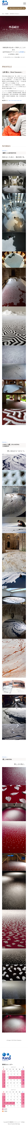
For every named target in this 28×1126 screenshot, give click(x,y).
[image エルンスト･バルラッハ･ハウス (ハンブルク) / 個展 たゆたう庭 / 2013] (14, 462)
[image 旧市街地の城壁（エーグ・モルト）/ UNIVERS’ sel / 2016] (14, 287)
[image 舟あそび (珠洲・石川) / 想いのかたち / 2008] (14, 862)
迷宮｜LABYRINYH (9, 153)
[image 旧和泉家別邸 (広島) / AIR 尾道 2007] (14, 386)
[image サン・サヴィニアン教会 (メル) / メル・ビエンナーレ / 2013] (14, 552)
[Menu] (24, 3)
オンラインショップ (16, 8)
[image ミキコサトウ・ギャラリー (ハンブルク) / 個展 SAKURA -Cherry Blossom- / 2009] (14, 957)
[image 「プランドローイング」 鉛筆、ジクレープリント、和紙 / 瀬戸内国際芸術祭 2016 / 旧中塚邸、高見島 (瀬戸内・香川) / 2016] (14, 686)
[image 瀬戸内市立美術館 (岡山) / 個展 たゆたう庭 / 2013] (14, 716)
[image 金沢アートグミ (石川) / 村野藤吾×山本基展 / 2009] (14, 890)
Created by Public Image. (15, 1123)
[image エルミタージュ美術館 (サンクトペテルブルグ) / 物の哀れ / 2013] (14, 372)
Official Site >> (5, 150)
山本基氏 (21, 52)
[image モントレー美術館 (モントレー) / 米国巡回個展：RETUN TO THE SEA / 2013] (14, 658)
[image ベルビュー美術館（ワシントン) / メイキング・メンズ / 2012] (14, 326)
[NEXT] (23, 1067)
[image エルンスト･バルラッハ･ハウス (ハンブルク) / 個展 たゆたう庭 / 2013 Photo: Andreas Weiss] (14, 580)
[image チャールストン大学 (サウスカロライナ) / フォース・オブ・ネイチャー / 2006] (14, 242)
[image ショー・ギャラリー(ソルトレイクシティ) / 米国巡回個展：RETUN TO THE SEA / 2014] (14, 596)
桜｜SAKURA (7, 759)
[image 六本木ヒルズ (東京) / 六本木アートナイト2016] (14, 354)
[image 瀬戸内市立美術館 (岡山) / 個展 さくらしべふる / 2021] (14, 776)
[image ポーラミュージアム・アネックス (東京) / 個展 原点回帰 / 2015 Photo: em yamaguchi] (14, 525)
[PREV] (3, 1067)
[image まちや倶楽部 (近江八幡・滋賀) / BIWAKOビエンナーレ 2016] (14, 732)
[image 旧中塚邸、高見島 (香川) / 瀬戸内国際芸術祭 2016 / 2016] (14, 701)
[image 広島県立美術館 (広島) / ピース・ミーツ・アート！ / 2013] (14, 168)
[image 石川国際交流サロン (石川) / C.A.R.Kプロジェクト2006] (14, 401)
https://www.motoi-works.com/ (15, 100)
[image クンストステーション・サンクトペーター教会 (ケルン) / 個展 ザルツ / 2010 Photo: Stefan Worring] (14, 184)
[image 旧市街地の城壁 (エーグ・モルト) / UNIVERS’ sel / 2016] (14, 417)
